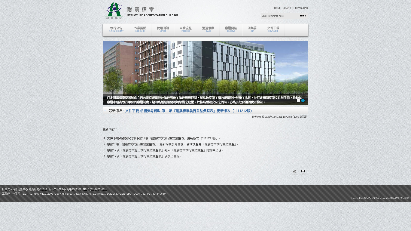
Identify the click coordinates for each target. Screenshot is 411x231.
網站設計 (394, 198)
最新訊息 (115, 111)
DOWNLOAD (301, 8)
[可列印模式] (294, 176)
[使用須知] (115, 103)
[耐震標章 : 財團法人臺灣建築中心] (141, 18)
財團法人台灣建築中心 (15, 189)
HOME (277, 8)
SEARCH (287, 8)
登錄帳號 (404, 198)
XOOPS (367, 198)
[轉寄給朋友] (303, 176)
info (259, 117)
